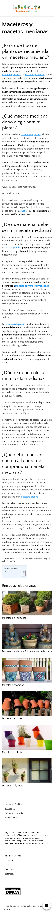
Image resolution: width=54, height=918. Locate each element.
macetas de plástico (16, 324)
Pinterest (9, 869)
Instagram (9, 874)
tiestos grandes (13, 247)
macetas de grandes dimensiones (32, 286)
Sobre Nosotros (12, 818)
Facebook (9, 860)
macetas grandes (11, 74)
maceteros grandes (30, 134)
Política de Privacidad (14, 813)
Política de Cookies (13, 804)
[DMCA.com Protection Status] (13, 891)
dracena (23, 211)
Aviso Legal (10, 809)
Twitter (8, 865)
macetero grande (29, 497)
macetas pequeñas (34, 74)
